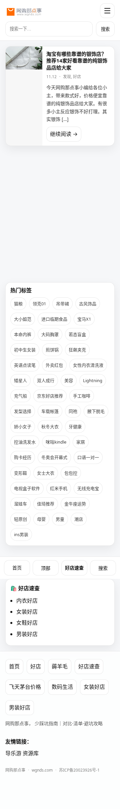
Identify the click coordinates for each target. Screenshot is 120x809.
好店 (77, 76)
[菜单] (107, 10)
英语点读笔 (25, 365)
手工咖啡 (81, 396)
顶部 (45, 568)
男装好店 (27, 634)
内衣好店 (27, 600)
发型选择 (22, 411)
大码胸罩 (50, 334)
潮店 (78, 519)
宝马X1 (84, 319)
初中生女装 (25, 350)
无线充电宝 (88, 488)
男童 (60, 519)
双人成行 (45, 380)
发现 (67, 76)
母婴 (41, 519)
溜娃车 (20, 504)
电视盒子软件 (27, 488)
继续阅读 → (64, 134)
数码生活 (62, 686)
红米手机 (58, 488)
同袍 (73, 411)
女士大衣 (45, 473)
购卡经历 (22, 457)
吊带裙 (62, 304)
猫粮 (18, 304)
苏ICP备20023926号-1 (79, 770)
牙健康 (75, 427)
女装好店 (27, 611)
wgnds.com (42, 770)
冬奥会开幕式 (54, 457)
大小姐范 (22, 319)
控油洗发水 (25, 442)
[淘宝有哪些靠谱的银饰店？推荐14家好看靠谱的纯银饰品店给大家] (24, 96)
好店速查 (74, 567)
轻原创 (20, 519)
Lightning (92, 380)
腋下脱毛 (96, 411)
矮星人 (20, 380)
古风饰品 (87, 304)
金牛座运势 (75, 504)
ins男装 (21, 534)
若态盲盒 (77, 334)
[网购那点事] (23, 11)
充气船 (20, 396)
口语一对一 (88, 457)
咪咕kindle (56, 442)
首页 (17, 567)
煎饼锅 (52, 350)
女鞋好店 (27, 622)
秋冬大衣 (50, 427)
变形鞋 (20, 473)
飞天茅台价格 (25, 686)
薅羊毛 (60, 666)
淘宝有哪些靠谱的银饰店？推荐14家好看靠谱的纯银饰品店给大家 (76, 60)
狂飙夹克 (77, 350)
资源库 (31, 753)
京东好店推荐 (50, 396)
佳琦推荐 (45, 504)
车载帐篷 (50, 411)
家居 (80, 442)
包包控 (70, 473)
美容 (68, 380)
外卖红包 (54, 365)
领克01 (39, 304)
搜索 (105, 29)
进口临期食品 (54, 319)
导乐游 (13, 753)
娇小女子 (22, 427)
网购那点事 (15, 770)
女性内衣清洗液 (88, 365)
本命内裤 (22, 334)
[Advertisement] (60, 211)
